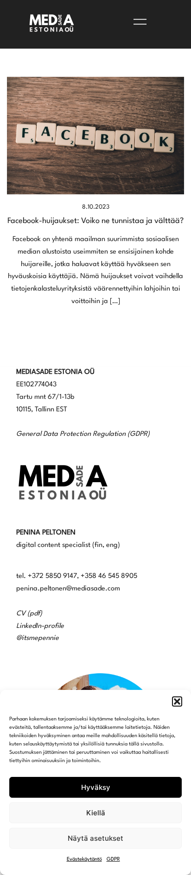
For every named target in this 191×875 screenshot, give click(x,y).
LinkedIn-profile (40, 626)
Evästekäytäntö (84, 859)
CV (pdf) (29, 613)
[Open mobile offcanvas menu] (140, 22)
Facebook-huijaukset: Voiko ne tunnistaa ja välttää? (95, 221)
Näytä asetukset (95, 838)
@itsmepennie (37, 638)
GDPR (113, 859)
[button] (177, 701)
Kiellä (95, 812)
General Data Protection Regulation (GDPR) (83, 434)
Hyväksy (95, 787)
